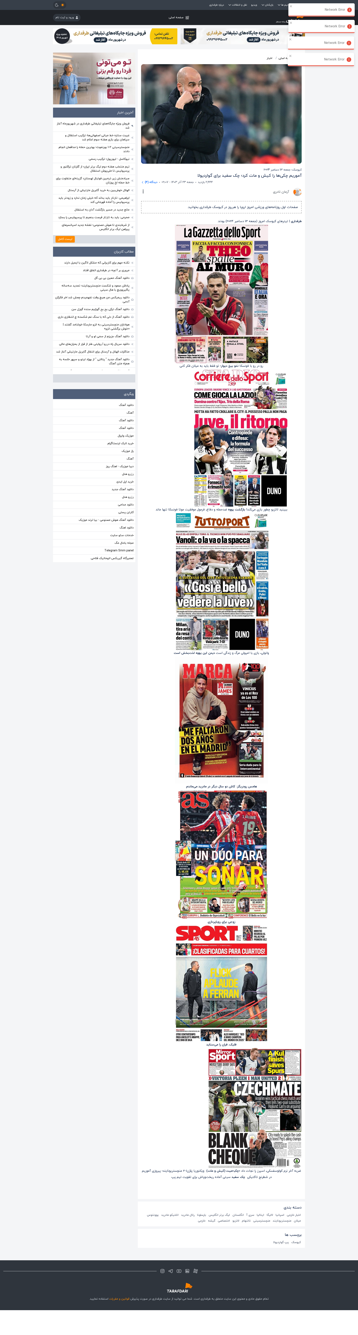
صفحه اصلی (176, 17)
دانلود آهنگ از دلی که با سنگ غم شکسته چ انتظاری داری (93, 317)
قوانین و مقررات (119, 1299)
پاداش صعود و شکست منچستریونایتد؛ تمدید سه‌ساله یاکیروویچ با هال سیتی (95, 288)
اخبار (269, 58)
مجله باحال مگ (124, 543)
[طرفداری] (263, 17)
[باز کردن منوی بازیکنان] (263, 5)
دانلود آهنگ (126, 405)
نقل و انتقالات (239, 5)
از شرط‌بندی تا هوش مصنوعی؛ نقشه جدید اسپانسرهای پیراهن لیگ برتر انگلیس (95, 227)
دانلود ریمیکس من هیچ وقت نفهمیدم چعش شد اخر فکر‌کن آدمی (92, 300)
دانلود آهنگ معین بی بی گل (111, 278)
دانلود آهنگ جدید (123, 489)
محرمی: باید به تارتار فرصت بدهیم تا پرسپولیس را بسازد (93, 217)
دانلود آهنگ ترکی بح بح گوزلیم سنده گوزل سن (100, 309)
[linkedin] (187, 1271)
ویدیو (254, 5)
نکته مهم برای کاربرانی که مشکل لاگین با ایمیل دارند (96, 263)
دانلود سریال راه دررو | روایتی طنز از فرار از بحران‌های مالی (94, 344)
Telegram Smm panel (119, 551)
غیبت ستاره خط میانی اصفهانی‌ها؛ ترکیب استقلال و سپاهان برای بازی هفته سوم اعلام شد (97, 138)
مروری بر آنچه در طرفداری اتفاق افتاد (106, 270)
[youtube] (179, 1271)
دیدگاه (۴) (151, 182)
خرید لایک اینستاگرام (121, 443)
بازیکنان (269, 5)
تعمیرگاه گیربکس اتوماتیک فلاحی (112, 558)
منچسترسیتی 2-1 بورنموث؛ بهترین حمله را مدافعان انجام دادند (94, 149)
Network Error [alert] (335, 10)
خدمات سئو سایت (122, 535)
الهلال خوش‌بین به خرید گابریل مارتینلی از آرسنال (98, 190)
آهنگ (130, 413)
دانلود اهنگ (127, 528)
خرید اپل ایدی (125, 482)
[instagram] (162, 1271)
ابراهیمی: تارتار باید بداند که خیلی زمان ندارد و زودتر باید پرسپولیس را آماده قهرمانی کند (93, 200)
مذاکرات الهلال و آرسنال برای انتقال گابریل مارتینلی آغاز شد (92, 352)
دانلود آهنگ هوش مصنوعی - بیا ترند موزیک (106, 520)
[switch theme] (59, 5)
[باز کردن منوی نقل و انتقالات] (229, 5)
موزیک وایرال (126, 436)
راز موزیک (128, 451)
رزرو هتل (128, 474)
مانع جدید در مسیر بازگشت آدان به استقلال (101, 210)
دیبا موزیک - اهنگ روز (120, 466)
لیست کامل (65, 239)
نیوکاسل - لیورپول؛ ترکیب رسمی (109, 159)
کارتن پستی (126, 512)
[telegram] (170, 1271)
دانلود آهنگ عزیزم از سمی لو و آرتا (107, 336)
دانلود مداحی (126, 505)
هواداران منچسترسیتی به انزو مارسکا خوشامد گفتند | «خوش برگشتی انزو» (96, 327)
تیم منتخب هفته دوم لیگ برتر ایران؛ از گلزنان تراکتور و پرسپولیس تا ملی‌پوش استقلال (94, 169)
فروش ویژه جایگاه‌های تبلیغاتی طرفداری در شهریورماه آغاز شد (93, 126)
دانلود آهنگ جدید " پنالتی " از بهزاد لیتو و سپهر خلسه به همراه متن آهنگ (94, 361)
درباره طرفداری (216, 5)
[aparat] (195, 1271)
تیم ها (284, 5)
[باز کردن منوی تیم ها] (279, 5)
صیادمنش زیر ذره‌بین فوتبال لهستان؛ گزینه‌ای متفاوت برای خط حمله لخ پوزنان (92, 181)
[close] (291, 6)
